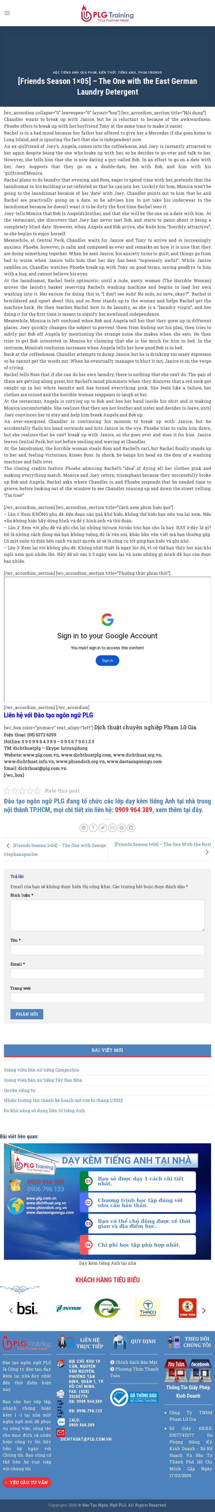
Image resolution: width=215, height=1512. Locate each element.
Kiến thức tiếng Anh (117, 72)
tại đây (192, 810)
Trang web (20, 988)
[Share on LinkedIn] (131, 828)
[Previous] (11, 1310)
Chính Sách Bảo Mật (136, 1362)
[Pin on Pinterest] (121, 828)
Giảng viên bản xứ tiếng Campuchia (41, 1070)
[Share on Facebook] (93, 828)
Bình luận (21, 895)
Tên (15, 940)
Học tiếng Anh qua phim (75, 72)
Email (17, 964)
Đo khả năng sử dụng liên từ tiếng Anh (44, 1110)
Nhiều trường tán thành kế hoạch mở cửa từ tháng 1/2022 (63, 1100)
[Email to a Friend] (112, 828)
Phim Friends (150, 72)
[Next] (203, 1310)
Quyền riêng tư (19, 1090)
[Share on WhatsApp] (83, 828)
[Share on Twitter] (102, 828)
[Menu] (7, 13)
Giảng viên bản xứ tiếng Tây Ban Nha (43, 1080)
